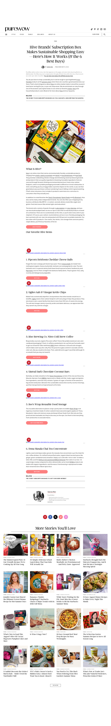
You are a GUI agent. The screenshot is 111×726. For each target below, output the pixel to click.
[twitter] (55, 517)
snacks (69, 88)
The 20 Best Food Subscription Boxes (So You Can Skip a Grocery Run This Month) (54, 98)
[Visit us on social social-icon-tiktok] (92, 29)
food (22, 34)
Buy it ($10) (37, 471)
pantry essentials (46, 175)
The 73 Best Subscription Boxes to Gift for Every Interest (46, 478)
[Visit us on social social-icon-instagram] (101, 29)
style (14, 34)
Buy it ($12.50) (36, 357)
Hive (52, 84)
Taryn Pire (50, 67)
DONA (72, 462)
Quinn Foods (65, 197)
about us (51, 34)
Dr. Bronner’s (77, 197)
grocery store (46, 82)
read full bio (50, 501)
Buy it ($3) (36, 310)
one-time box (71, 208)
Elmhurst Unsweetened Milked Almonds (52, 460)
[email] (3, 41)
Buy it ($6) (37, 390)
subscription (60, 208)
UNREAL (44, 378)
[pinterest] (3, 22)
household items (67, 175)
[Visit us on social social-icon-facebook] (98, 29)
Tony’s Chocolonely (54, 197)
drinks (58, 175)
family (30, 34)
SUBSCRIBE (95, 34)
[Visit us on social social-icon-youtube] (105, 29)
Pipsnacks (29, 270)
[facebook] (50, 517)
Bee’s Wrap (74, 409)
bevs (74, 88)
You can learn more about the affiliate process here (58, 76)
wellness (40, 34)
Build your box (37, 227)
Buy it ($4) (37, 278)
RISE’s (52, 345)
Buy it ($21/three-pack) (37, 422)
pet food (79, 175)
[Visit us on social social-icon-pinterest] (95, 29)
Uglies (34, 299)
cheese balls (66, 264)
